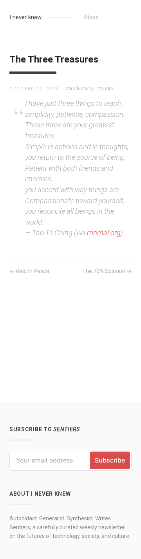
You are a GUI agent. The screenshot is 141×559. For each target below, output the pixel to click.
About (91, 17)
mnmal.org (104, 233)
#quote (105, 88)
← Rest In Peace (29, 271)
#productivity (80, 88)
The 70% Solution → (107, 271)
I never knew (25, 17)
